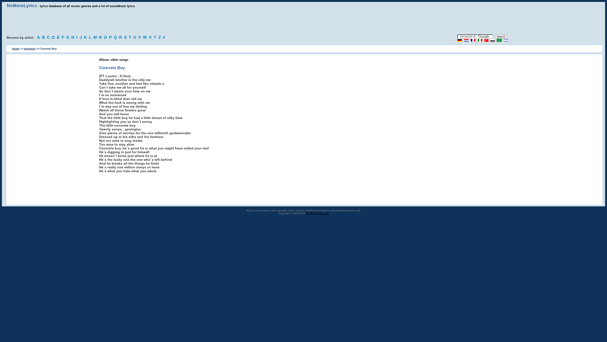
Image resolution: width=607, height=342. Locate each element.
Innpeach (29, 48)
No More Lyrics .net (317, 213)
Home (15, 48)
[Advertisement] (303, 21)
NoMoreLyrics (22, 5)
